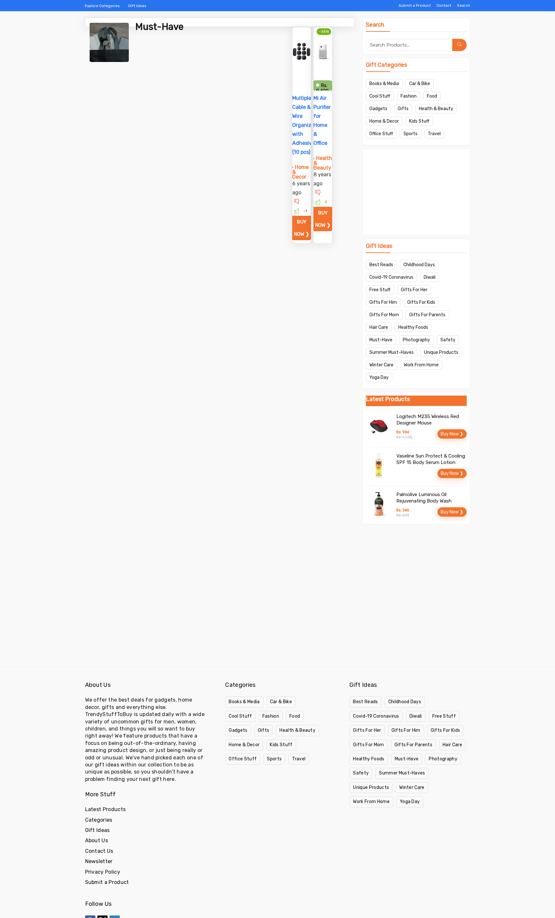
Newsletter (99, 861)
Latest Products (105, 809)
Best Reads (381, 264)
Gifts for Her (414, 290)
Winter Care (381, 365)
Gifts (403, 108)
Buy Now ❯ (302, 228)
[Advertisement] (416, 192)
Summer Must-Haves (391, 352)
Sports (410, 133)
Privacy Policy (102, 872)
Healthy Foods (413, 327)
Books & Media (384, 83)
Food (432, 96)
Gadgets (378, 108)
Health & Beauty (436, 108)
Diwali (430, 277)
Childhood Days (419, 264)
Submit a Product (415, 5)
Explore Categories (102, 6)
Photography (416, 340)
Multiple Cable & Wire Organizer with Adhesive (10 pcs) (304, 125)
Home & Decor (384, 121)
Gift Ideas (137, 6)
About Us (96, 840)
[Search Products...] (459, 45)
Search (463, 5)
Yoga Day (379, 377)
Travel (434, 133)
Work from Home (421, 365)
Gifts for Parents (427, 315)
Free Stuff (380, 290)
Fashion (409, 96)
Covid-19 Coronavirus (391, 277)
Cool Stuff (379, 96)
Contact (443, 5)
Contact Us (99, 851)
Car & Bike (419, 83)
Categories (98, 820)
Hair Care (378, 327)
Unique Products (441, 352)
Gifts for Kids (421, 302)
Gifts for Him (383, 302)
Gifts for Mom (384, 315)
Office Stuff (381, 133)
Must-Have (380, 340)
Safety (447, 340)
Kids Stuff (419, 121)
